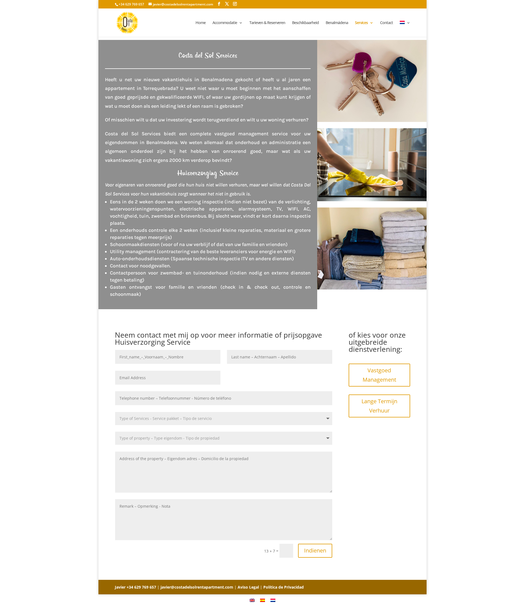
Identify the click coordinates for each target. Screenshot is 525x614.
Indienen (315, 550)
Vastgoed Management (379, 375)
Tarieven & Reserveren (267, 23)
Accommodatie (224, 23)
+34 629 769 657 (141, 587)
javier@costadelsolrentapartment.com (197, 587)
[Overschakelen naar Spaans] (262, 600)
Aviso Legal (248, 587)
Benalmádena (337, 23)
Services (361, 23)
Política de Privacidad (283, 587)
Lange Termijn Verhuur (379, 405)
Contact (386, 23)
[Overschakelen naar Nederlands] (273, 600)
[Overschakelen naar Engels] (252, 600)
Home (201, 23)
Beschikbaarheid (305, 23)
